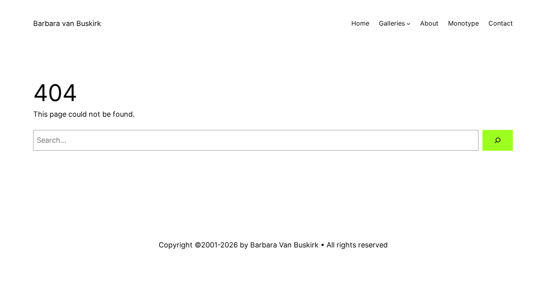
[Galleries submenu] (408, 24)
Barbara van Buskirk (67, 23)
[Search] (497, 140)
